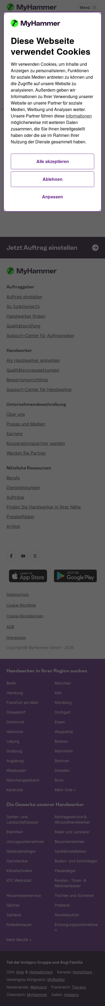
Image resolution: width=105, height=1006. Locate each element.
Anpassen (52, 196)
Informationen (79, 116)
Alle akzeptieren (52, 161)
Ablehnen (52, 179)
